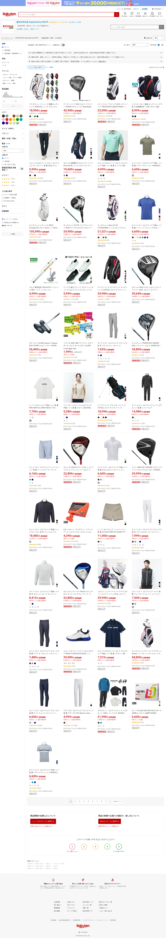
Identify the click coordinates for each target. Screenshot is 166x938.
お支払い (26, 29)
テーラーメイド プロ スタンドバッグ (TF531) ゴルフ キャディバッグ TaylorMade (112, 407)
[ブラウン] (14, 116)
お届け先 (5, 147)
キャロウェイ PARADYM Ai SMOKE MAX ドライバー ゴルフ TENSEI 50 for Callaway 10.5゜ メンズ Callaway (147, 345)
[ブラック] (3, 116)
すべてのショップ (7, 38)
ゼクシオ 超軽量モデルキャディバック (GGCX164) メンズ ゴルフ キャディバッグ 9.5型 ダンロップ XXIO (78, 165)
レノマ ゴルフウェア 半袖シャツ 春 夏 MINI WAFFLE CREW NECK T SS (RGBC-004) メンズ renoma (43, 407)
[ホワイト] (10, 116)
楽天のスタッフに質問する (109, 821)
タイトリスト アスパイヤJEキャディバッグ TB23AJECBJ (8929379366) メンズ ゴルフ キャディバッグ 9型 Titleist (112, 106)
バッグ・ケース (58, 864)
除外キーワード (7, 225)
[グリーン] (17, 119)
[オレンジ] (10, 119)
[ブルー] (21, 119)
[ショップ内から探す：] (161, 27)
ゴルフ (48, 864)
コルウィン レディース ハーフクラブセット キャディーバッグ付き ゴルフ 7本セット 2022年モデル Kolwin (112, 594)
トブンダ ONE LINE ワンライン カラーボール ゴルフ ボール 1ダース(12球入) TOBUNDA (78, 345)
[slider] (2, 97)
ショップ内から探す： (119, 27)
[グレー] (6, 116)
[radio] (3, 47)
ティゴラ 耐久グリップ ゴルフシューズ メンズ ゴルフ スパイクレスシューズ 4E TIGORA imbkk (78, 289)
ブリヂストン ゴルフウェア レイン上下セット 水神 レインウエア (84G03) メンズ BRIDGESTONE (112, 713)
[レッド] (6, 119)
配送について (35, 29)
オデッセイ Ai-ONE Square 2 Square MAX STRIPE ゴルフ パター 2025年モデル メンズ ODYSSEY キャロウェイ (43, 345)
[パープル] (6, 123)
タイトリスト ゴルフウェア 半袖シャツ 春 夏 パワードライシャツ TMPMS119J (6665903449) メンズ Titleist (44, 772)
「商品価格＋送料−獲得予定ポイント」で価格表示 (43, 45)
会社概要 (19, 29)
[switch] (21, 169)
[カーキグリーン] (21, 116)
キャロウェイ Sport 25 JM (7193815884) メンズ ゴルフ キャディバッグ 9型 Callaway (112, 227)
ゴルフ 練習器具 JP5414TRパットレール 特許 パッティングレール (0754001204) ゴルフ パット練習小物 (44, 289)
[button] (157, 9)
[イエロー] (14, 119)
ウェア (55, 866)
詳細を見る (102, 61)
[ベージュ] (17, 116)
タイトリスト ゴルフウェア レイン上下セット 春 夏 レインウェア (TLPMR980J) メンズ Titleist (147, 407)
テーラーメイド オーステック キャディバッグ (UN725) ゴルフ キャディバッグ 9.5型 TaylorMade (113, 289)
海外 (8, 143)
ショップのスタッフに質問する (43, 821)
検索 (13, 106)
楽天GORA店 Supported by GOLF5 (32, 22)
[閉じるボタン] (161, 53)
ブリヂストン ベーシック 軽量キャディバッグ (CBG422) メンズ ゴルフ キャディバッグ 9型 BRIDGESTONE (44, 106)
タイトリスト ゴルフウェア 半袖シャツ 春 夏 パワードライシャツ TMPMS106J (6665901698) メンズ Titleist (147, 165)
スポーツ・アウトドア (35, 864)
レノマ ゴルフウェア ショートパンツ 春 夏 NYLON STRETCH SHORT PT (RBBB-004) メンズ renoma (112, 531)
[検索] (116, 14)
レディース (5, 62)
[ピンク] (3, 119)
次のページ (117, 801)
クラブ (55, 868)
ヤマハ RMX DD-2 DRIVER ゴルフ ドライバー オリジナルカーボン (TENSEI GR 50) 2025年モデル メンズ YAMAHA (147, 469)
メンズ (4, 65)
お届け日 (5, 155)
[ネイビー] (3, 123)
